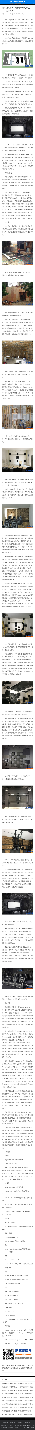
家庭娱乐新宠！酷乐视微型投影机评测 (13, 1411)
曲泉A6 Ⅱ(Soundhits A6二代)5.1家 (11, 1390)
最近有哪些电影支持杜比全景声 (11, 1394)
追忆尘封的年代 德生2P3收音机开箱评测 (13, 1400)
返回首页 (5, 1422)
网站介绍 (12, 1422)
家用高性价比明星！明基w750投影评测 (13, 1397)
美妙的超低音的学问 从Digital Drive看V (13, 1407)
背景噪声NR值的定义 (8, 1414)
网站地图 (27, 1422)
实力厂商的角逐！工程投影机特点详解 (13, 1404)
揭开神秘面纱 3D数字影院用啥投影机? (13, 1383)
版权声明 (20, 1422)
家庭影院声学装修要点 (24, 1411)
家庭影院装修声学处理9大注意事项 (12, 1387)
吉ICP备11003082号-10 (27, 1427)
